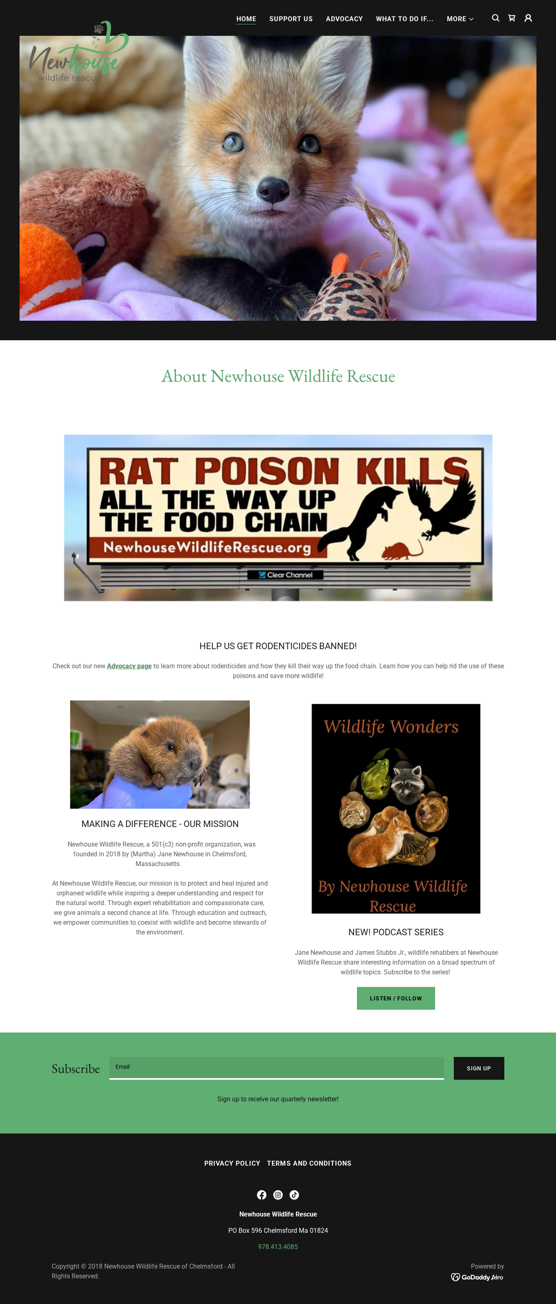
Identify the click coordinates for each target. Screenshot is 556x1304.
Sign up (479, 1068)
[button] (461, 19)
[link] (77, 16)
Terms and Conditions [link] (309, 1163)
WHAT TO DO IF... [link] (405, 19)
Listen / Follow (396, 998)
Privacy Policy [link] (232, 1163)
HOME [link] (246, 19)
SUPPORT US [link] (291, 19)
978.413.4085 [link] (278, 1247)
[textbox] (276, 1068)
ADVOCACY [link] (344, 19)
